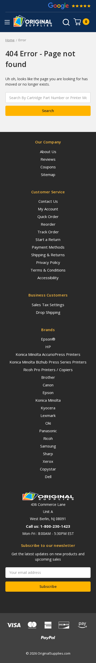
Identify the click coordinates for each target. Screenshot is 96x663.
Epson (48, 392)
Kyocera (48, 407)
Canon (48, 384)
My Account (48, 208)
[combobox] (48, 97)
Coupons (48, 166)
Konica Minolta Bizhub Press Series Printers (48, 361)
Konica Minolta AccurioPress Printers (48, 354)
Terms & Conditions (48, 270)
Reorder (48, 224)
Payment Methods (48, 247)
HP (48, 346)
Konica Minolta (48, 400)
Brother (48, 377)
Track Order (48, 231)
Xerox (48, 461)
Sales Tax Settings (48, 304)
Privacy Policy (48, 262)
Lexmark (48, 415)
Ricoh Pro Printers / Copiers (48, 369)
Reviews (48, 159)
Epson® (48, 339)
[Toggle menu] (7, 22)
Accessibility (48, 277)
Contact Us (48, 201)
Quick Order (48, 216)
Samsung (48, 446)
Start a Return (48, 239)
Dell (48, 476)
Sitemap (48, 174)
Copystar (48, 468)
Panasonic (48, 430)
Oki (48, 423)
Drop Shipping (48, 312)
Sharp (48, 453)
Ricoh (48, 438)
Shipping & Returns (48, 254)
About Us (48, 151)
